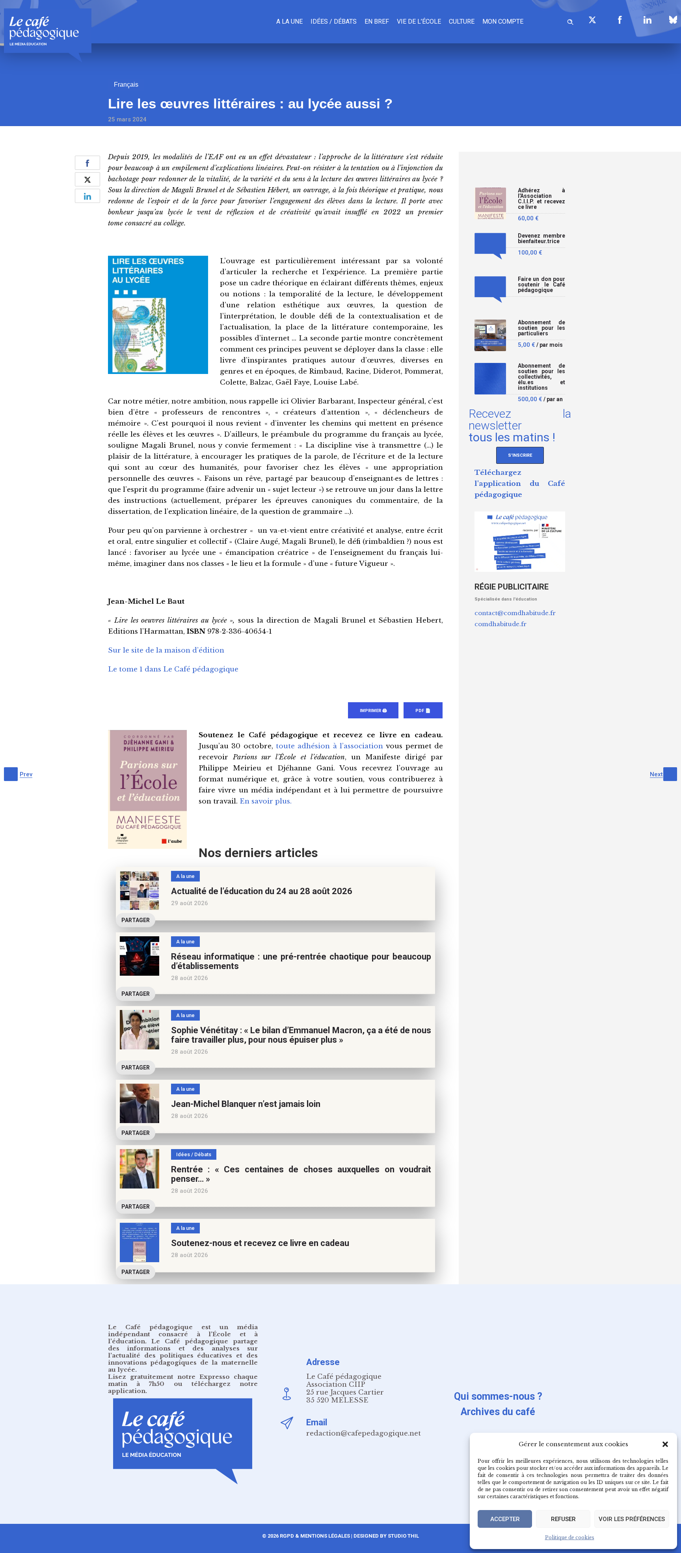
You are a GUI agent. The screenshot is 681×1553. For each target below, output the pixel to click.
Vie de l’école (419, 21)
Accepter (505, 1519)
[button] (665, 1444)
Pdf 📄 (423, 710)
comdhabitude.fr (500, 624)
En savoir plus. (266, 801)
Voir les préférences (632, 1519)
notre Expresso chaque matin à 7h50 (183, 1380)
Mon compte (502, 21)
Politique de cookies (569, 1537)
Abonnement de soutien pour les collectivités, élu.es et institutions (541, 377)
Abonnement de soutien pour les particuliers (541, 328)
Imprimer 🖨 (373, 710)
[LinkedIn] (647, 20)
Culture (461, 21)
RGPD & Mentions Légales (315, 1536)
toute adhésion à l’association (329, 746)
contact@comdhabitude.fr (515, 613)
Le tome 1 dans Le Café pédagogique (173, 669)
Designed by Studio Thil (385, 1536)
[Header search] (570, 20)
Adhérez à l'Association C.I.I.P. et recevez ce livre (541, 199)
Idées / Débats (334, 21)
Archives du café (498, 1411)
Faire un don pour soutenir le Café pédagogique (541, 284)
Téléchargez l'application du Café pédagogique (519, 484)
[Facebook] (620, 20)
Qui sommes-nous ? (498, 1396)
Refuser (563, 1519)
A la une (289, 21)
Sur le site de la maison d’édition (166, 650)
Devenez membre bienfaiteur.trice (541, 238)
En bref (377, 21)
